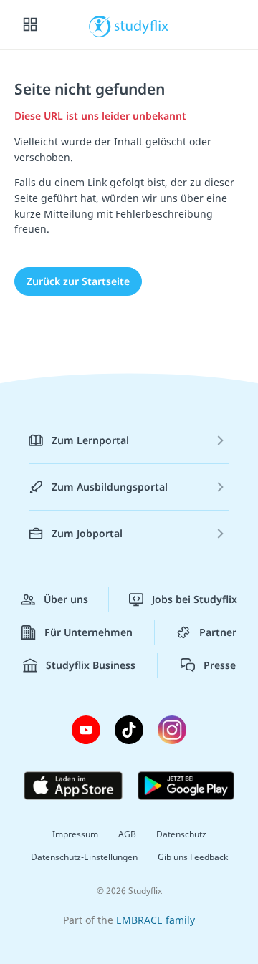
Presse (220, 665)
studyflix (141, 25)
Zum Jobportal (87, 533)
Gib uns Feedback (193, 857)
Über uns (66, 599)
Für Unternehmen (88, 632)
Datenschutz (181, 834)
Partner (217, 632)
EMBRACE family (155, 920)
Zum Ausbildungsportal (110, 486)
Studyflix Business (90, 665)
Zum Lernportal (90, 440)
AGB (127, 834)
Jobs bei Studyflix (194, 599)
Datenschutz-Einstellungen (84, 857)
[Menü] (30, 25)
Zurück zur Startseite (78, 281)
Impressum (75, 834)
